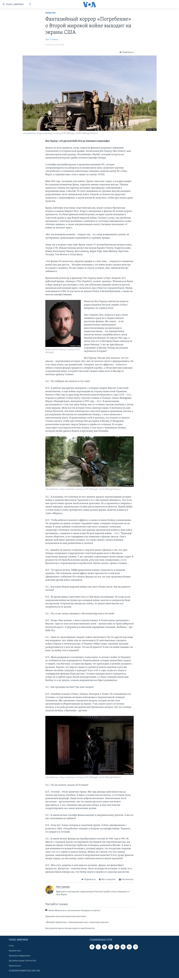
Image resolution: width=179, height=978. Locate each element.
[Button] (126, 52)
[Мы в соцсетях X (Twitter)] (98, 946)
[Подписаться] (129, 946)
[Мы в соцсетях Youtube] (104, 946)
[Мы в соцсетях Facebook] (92, 946)
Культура (50, 13)
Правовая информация (19, 956)
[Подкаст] (123, 946)
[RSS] (116, 946)
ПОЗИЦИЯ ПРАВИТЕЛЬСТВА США (24, 971)
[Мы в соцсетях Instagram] (110, 946)
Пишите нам (15, 951)
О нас (11, 946)
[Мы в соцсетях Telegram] (135, 946)
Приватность (15, 966)
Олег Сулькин (51, 39)
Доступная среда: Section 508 (22, 961)
